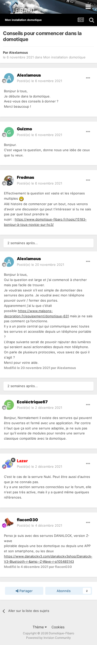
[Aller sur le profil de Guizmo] (9, 132)
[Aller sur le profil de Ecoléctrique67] (9, 405)
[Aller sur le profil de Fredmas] (9, 180)
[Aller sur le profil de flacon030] (9, 523)
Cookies (57, 627)
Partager (25, 591)
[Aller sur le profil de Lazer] (9, 464)
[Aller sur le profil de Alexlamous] (9, 78)
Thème (39, 627)
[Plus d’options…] (88, 78)
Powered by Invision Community (48, 638)
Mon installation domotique (64, 57)
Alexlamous (18, 52)
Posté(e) (39, 81)
